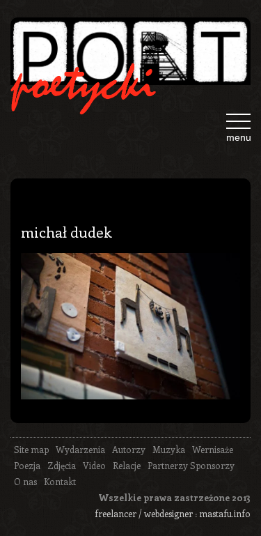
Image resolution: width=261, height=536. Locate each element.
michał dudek (66, 231)
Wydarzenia (80, 449)
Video (94, 465)
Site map (31, 449)
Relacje (127, 465)
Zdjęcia (61, 465)
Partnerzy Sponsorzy (191, 465)
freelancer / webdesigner (144, 513)
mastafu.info (225, 513)
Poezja (27, 465)
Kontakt (60, 481)
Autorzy (128, 449)
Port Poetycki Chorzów (130, 56)
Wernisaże (212, 449)
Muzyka (168, 449)
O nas (25, 481)
